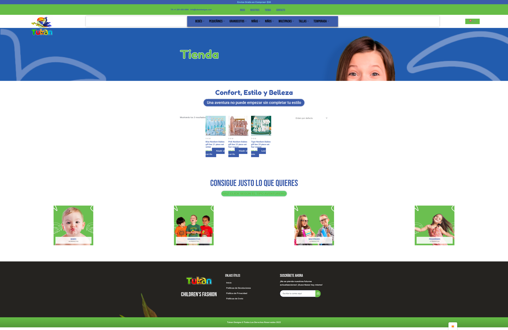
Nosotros (254, 10)
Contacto (280, 10)
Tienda (268, 10)
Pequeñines (216, 21)
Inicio (242, 10)
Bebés (198, 21)
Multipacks (285, 21)
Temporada (320, 21)
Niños (268, 21)
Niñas (254, 21)
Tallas (303, 21)
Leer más (258, 152)
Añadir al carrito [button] (215, 152)
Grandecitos (237, 21)
